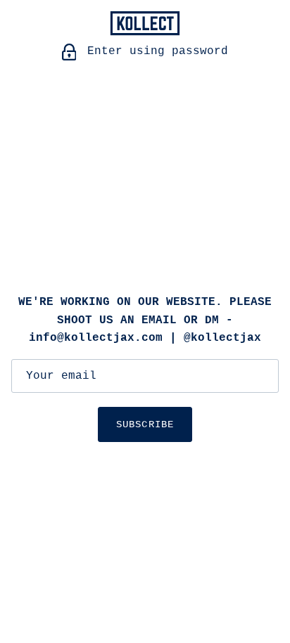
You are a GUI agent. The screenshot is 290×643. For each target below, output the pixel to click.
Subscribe (145, 424)
